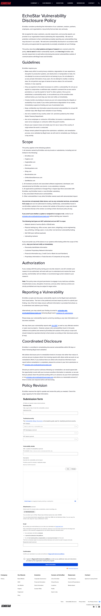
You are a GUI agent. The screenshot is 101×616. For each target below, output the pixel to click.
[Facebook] (93, 607)
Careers (70, 3)
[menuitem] (35, 3)
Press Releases (72, 578)
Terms (62, 601)
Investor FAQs (38, 588)
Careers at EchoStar (58, 575)
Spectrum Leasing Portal (91, 578)
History (2, 578)
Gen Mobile (21, 585)
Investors (59, 3)
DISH (19, 582)
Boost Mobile (21, 578)
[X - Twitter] (95, 607)
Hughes (20, 588)
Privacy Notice (82, 601)
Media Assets (71, 585)
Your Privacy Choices (93, 601)
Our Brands (46, 3)
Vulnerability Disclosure (71, 601)
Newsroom (81, 3)
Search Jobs (54, 592)
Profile (52, 588)
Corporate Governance (40, 578)
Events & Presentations (74, 582)
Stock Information (38, 585)
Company (34, 3)
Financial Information (39, 582)
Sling (19, 595)
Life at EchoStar (55, 578)
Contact (91, 3)
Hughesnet (20, 592)
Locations (53, 585)
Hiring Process (55, 582)
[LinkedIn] (98, 607)
